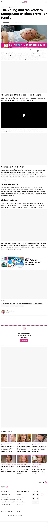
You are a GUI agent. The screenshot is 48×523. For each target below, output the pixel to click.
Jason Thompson (38, 303)
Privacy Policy (3, 515)
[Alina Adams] (3, 312)
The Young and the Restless (8, 303)
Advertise (19, 499)
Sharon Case (5, 306)
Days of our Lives (5, 494)
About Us (19, 494)
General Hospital (5, 497)
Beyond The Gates (6, 504)
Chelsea (6, 178)
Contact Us (19, 504)
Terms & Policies (21, 502)
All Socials (35, 502)
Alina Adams (6, 22)
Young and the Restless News (23, 464)
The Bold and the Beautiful (8, 502)
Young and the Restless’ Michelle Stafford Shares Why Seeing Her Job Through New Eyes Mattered (24, 470)
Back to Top (41, 482)
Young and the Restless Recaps (24, 303)
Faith (22, 98)
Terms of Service (11, 515)
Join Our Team (20, 497)
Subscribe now (24, 340)
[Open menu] (1, 2)
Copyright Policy (19, 515)
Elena (18, 203)
